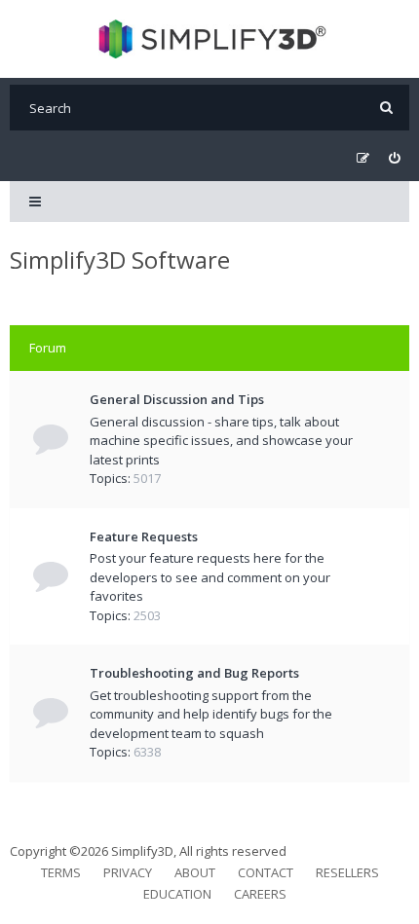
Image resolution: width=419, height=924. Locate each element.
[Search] (386, 107)
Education (177, 894)
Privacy (127, 872)
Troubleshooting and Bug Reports (194, 673)
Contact (265, 872)
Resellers (347, 872)
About (194, 872)
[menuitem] (394, 158)
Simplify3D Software (120, 259)
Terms (61, 872)
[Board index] (210, 38)
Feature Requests (144, 536)
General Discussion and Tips (177, 399)
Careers (260, 894)
